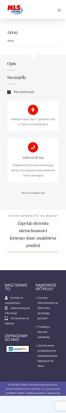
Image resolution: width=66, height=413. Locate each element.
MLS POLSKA (22, 384)
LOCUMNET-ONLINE (15, 393)
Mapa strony (54, 393)
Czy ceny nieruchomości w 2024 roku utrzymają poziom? (47, 308)
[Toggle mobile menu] (59, 10)
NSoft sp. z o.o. (39, 388)
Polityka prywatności (36, 393)
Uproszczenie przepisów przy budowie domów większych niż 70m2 (47, 356)
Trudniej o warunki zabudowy (43, 332)
